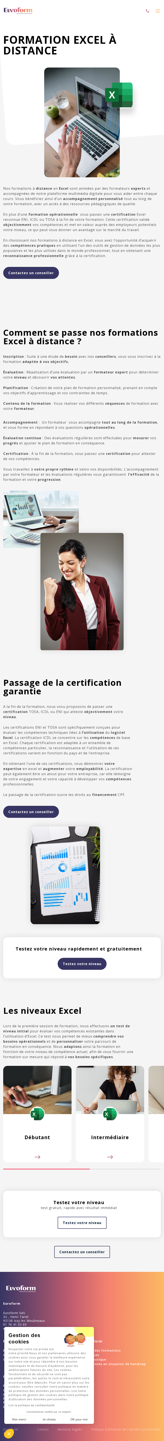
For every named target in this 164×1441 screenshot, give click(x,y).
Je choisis (49, 1419)
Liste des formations (103, 1350)
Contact (43, 1429)
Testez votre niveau (82, 963)
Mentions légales (69, 1429)
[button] (9, 1434)
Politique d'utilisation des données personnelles (126, 1429)
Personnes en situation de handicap (115, 1364)
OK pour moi (79, 1419)
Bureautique (95, 1359)
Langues (92, 1355)
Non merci (19, 1419)
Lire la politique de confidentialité (32, 1405)
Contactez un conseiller (31, 273)
